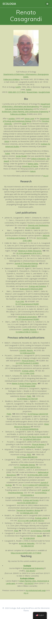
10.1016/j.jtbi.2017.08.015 (27, 266)
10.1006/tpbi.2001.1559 (29, 513)
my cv (26, 593)
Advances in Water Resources (29, 251)
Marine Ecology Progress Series (24, 383)
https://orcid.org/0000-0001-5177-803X (26, 553)
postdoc (12, 118)
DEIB (24, 123)
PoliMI (28, 89)
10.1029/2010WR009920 (28, 429)
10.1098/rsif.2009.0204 (32, 439)
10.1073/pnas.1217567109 (27, 399)
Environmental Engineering (33, 568)
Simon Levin (29, 118)
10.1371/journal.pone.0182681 (27, 304)
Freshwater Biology (27, 465)
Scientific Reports (29, 329)
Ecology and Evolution (37, 286)
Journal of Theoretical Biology (26, 263)
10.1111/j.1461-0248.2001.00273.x (31, 520)
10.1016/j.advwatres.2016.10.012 (29, 253)
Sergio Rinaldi (21, 156)
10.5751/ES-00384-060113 (27, 503)
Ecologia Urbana (27, 578)
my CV (45, 176)
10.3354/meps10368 (27, 386)
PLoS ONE (20, 301)
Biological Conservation (27, 317)
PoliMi (7, 153)
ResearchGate (31, 92)
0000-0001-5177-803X (17, 92)
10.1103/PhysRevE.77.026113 (32, 447)
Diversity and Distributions (38, 225)
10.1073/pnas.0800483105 (27, 457)
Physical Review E (28, 360)
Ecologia (9, 3)
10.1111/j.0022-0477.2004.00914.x (35, 485)
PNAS (29, 396)
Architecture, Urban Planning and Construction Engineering (25, 111)
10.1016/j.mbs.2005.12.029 (37, 475)
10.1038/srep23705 (27, 353)
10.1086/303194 (27, 546)
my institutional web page (36, 590)
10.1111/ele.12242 (27, 373)
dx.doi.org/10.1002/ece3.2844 (31, 289)
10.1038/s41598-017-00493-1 (27, 332)
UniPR (18, 87)
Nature (33, 171)
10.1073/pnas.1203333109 (37, 414)
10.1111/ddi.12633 (33, 228)
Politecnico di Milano (11, 79)
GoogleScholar (44, 92)
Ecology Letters (28, 371)
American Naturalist (26, 543)
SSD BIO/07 (30, 571)
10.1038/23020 (29, 538)
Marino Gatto (33, 163)
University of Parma (30, 166)
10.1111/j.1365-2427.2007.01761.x (27, 467)
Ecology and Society (31, 500)
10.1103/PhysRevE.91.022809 (27, 363)
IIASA (7, 141)
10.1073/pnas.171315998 (40, 531)
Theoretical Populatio (28, 510)
